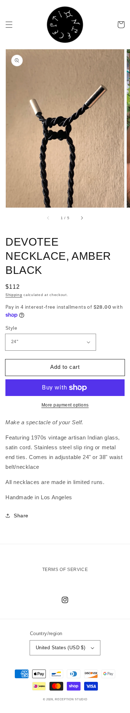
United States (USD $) (60, 647)
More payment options (65, 405)
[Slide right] (82, 218)
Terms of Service (65, 569)
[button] (9, 25)
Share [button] (21, 515)
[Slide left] (48, 218)
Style (11, 328)
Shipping (13, 295)
